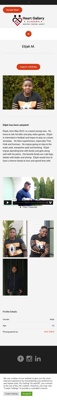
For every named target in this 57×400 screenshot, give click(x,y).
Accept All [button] (27, 394)
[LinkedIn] (37, 358)
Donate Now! (12, 10)
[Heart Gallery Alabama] (28, 20)
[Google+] (29, 358)
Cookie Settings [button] (11, 394)
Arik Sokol (49, 332)
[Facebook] (20, 358)
